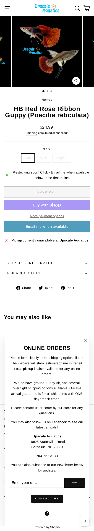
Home (46, 99)
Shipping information (31, 262)
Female (61, 158)
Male (43, 158)
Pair (28, 158)
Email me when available (47, 226)
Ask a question (23, 272)
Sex (47, 149)
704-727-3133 (47, 456)
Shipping (31, 133)
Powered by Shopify (47, 527)
